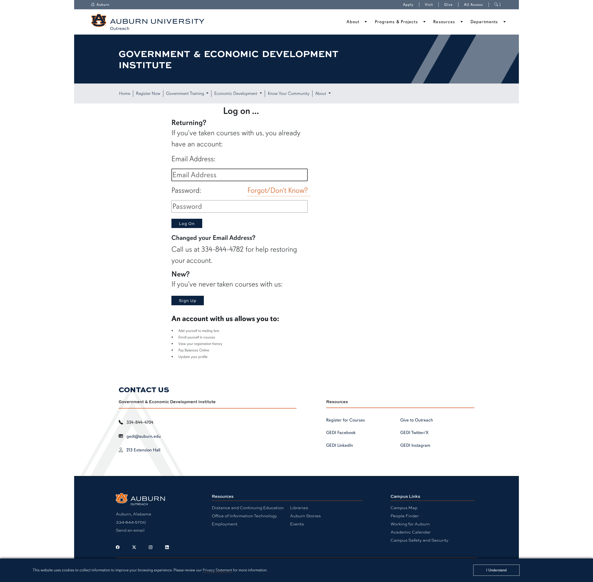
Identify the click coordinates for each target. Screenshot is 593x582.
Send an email (130, 530)
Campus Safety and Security (419, 540)
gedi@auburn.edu (143, 436)
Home (124, 93)
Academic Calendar (411, 532)
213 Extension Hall (143, 450)
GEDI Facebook (341, 432)
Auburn (103, 4)
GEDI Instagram (415, 445)
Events (297, 524)
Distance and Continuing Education (248, 508)
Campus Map (404, 508)
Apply (408, 4)
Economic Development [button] (236, 93)
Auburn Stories (305, 516)
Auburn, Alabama (133, 514)
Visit (429, 4)
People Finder (405, 516)
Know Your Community (288, 93)
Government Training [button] (185, 93)
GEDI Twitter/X (414, 432)
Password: (186, 190)
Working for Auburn (410, 524)
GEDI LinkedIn (339, 445)
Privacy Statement (217, 570)
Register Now (148, 93)
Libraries (299, 508)
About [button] (321, 93)
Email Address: (193, 158)
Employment (224, 524)
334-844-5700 (131, 522)
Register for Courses (345, 420)
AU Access (473, 4)
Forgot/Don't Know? (277, 190)
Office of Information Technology (244, 516)
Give (448, 4)
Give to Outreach (416, 420)
